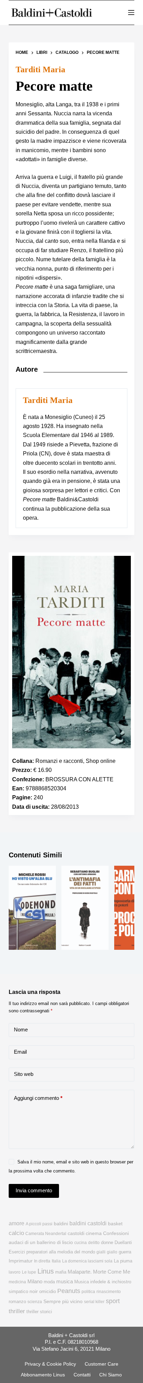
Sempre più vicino (63, 1301)
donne (107, 1242)
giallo (112, 1252)
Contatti (82, 1374)
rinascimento (108, 1291)
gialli (101, 1252)
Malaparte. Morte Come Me (99, 1272)
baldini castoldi (88, 1223)
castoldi (76, 1233)
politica (88, 1291)
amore (16, 1223)
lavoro (14, 1272)
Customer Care (101, 1364)
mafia (60, 1272)
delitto (94, 1242)
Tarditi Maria (40, 69)
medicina (17, 1281)
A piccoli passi (39, 1223)
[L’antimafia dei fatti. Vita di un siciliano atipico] (85, 908)
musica (64, 1281)
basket (115, 1223)
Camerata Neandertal (45, 1233)
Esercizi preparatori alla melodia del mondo (52, 1251)
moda (49, 1281)
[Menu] (131, 12)
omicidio (47, 1291)
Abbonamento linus (43, 1374)
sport (113, 1301)
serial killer (94, 1301)
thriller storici (39, 1311)
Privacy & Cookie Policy (50, 1364)
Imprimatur (21, 1260)
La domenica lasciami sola (87, 1261)
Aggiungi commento (38, 1098)
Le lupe (29, 1272)
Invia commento (34, 1190)
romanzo (17, 1301)
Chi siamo (110, 1374)
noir (34, 1291)
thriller (17, 1311)
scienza (34, 1301)
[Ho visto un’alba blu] (32, 908)
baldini (61, 1223)
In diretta (42, 1261)
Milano (34, 1281)
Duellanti (123, 1242)
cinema (94, 1233)
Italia (56, 1261)
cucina (80, 1242)
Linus (45, 1271)
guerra (125, 1251)
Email (20, 1052)
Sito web (23, 1074)
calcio (16, 1232)
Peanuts (68, 1290)
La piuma (123, 1260)
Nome (21, 1029)
